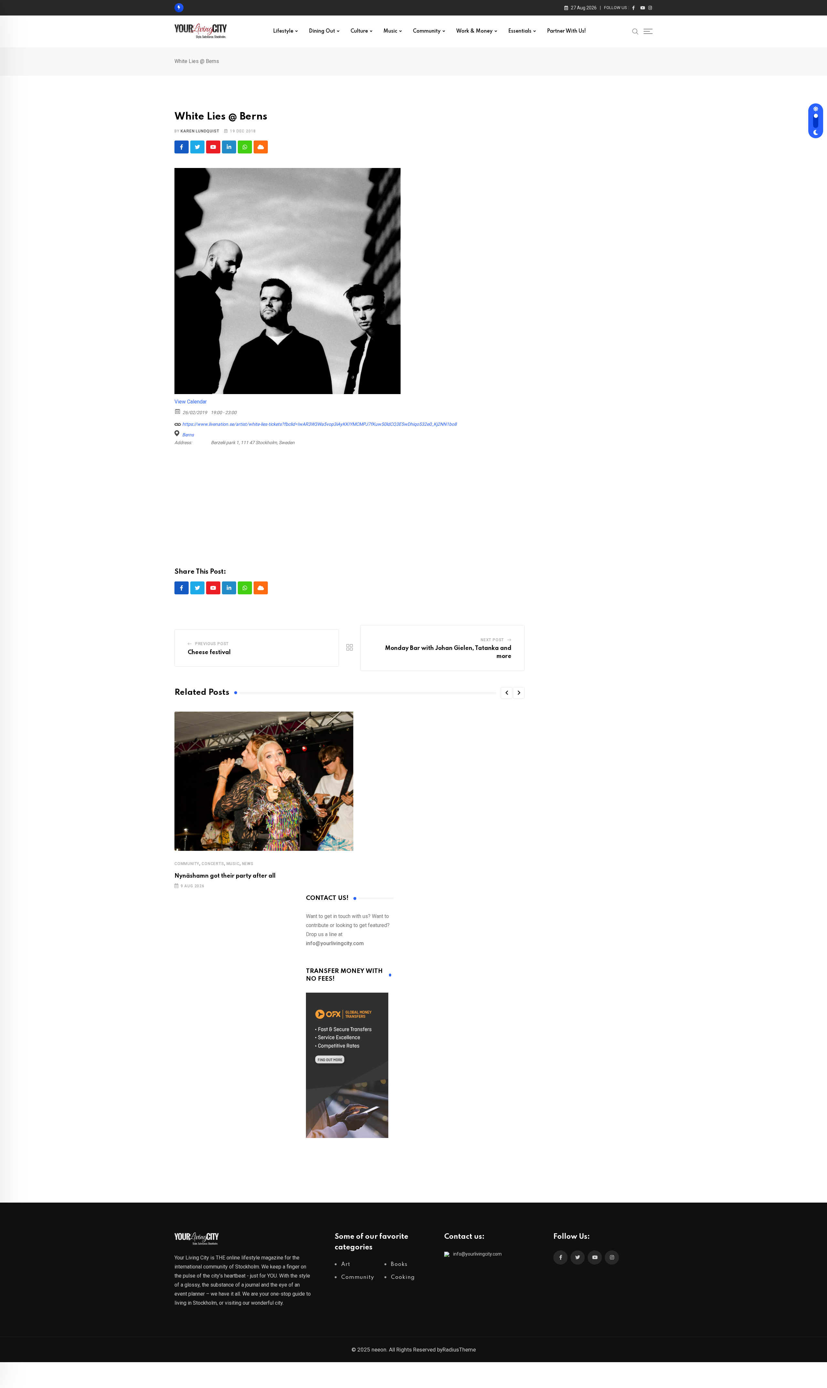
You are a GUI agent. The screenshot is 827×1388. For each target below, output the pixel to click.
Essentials (519, 31)
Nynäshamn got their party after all (225, 876)
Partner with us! (566, 31)
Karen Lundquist (200, 131)
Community (427, 31)
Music (390, 31)
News (248, 863)
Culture (359, 31)
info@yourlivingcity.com (477, 1254)
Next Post (492, 640)
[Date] (177, 411)
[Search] (635, 31)
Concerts (213, 863)
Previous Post (212, 644)
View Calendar (190, 402)
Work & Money (474, 31)
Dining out (322, 31)
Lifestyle (283, 31)
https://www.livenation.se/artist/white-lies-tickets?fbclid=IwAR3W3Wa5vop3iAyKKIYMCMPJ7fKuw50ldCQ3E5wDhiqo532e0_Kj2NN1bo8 (319, 424)
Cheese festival (209, 652)
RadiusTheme (459, 1349)
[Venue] (177, 433)
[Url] (177, 423)
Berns (188, 434)
